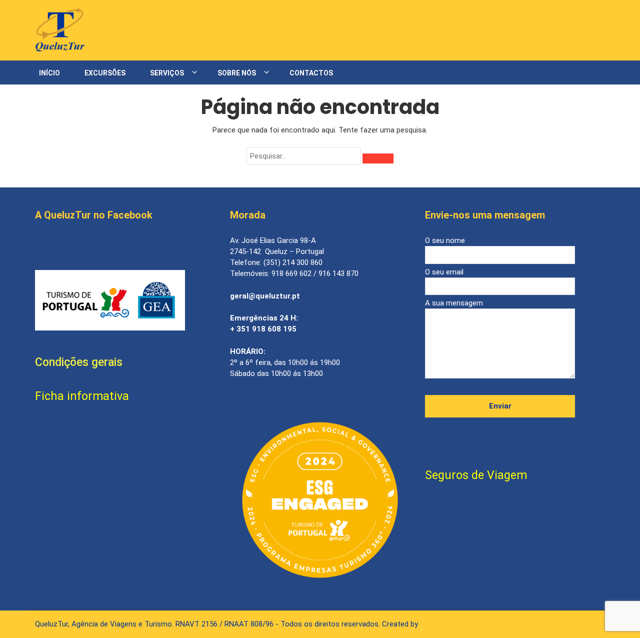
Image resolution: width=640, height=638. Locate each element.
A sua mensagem (454, 303)
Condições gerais (78, 362)
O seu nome (445, 240)
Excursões (105, 73)
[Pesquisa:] (303, 156)
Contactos (311, 73)
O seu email (444, 272)
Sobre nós (237, 73)
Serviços (167, 73)
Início (49, 73)
